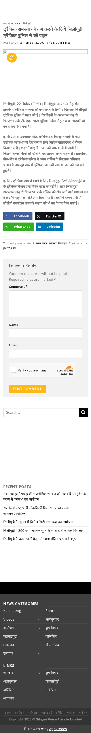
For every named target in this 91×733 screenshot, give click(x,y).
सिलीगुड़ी (27, 23)
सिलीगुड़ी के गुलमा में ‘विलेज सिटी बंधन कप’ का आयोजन (38, 522)
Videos (8, 619)
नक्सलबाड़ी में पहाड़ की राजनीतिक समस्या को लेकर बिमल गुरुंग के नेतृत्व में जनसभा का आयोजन (44, 496)
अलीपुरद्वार (52, 619)
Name (13, 325)
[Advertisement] (31, 449)
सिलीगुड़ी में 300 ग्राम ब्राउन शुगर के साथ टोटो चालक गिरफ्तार (43, 530)
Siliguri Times (61, 42)
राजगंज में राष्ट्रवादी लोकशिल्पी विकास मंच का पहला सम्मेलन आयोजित (36, 510)
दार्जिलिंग (51, 636)
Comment (18, 286)
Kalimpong (12, 610)
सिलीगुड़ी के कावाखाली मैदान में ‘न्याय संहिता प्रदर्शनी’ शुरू (40, 538)
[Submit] (83, 412)
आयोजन (8, 627)
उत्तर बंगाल (8, 23)
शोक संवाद (52, 644)
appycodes (58, 728)
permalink (10, 248)
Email (13, 345)
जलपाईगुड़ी (10, 636)
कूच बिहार (52, 627)
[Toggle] (39, 619)
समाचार (18, 23)
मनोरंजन (8, 644)
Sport (50, 610)
